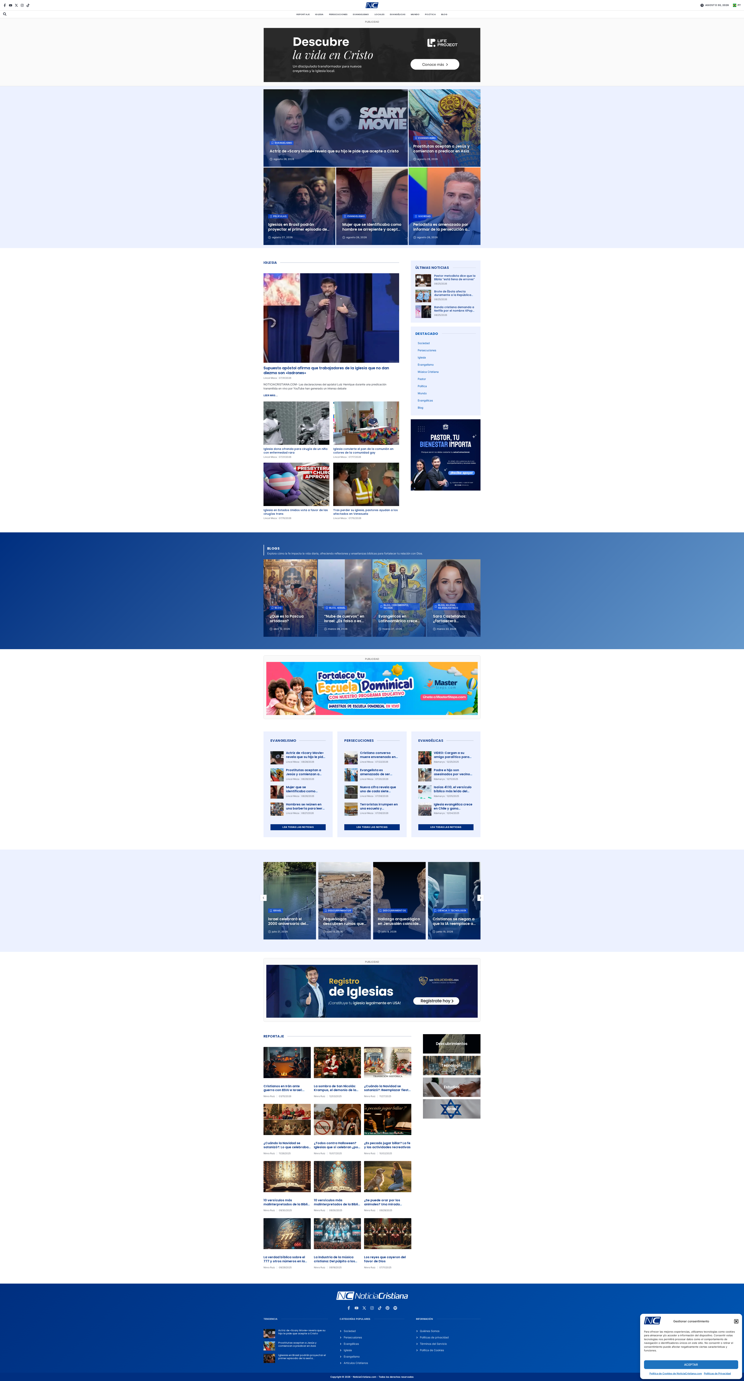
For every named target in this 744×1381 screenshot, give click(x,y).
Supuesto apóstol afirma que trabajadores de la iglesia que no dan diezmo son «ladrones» (326, 370)
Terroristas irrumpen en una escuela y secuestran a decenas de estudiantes (379, 810)
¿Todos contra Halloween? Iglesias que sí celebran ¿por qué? (336, 1147)
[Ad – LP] (372, 81)
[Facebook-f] (4, 5)
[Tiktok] (28, 5)
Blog (444, 14)
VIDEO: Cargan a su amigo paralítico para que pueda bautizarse (451, 757)
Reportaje (303, 14)
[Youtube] (10, 5)
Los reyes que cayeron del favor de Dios (385, 1259)
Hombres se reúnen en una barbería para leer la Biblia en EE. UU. (304, 808)
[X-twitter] (16, 5)
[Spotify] (395, 1308)
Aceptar (691, 1364)
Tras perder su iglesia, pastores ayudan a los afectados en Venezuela (365, 512)
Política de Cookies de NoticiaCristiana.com (675, 1373)
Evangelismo (361, 14)
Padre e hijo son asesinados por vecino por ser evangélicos (452, 774)
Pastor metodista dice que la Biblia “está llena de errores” (454, 277)
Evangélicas (397, 14)
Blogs (273, 548)
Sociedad (424, 343)
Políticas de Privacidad (717, 1373)
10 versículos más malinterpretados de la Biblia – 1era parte (337, 1204)
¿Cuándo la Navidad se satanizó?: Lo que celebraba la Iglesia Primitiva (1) (286, 1147)
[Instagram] (22, 5)
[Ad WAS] (372, 1016)
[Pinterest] (387, 1308)
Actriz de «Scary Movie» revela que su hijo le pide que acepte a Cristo (305, 757)
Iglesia (319, 14)
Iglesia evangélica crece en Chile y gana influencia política (453, 808)
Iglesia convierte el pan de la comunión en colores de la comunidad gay (363, 450)
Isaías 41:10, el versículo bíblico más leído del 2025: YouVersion (453, 791)
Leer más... (271, 395)
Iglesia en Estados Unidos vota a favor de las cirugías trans (296, 512)
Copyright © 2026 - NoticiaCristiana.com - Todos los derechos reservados (372, 1376)
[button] (736, 1321)
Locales (379, 14)
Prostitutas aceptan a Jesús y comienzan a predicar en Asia (303, 774)
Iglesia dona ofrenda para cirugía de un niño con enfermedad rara (296, 450)
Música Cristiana (428, 371)
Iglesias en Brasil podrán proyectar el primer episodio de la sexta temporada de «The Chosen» (302, 1358)
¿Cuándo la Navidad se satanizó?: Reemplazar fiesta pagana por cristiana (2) (387, 1090)
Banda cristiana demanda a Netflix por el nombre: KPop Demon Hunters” (454, 310)
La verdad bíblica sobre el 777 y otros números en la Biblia (284, 1261)
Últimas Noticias (432, 267)
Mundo (415, 14)
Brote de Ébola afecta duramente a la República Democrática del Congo (452, 295)
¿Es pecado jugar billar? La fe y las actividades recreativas (387, 1145)
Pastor (422, 379)
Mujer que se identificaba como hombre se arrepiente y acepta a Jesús (304, 793)
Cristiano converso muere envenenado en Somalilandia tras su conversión (378, 759)
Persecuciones (338, 14)
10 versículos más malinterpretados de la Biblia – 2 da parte (287, 1204)
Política (430, 14)
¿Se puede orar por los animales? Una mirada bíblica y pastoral (382, 1204)
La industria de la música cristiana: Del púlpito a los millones (334, 1261)
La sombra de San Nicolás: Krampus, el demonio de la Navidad (335, 1090)
